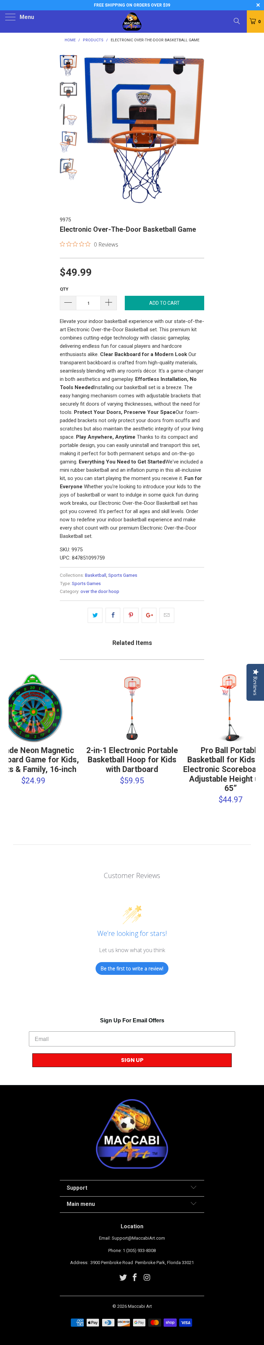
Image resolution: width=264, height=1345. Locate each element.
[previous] (91, 130)
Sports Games (122, 575)
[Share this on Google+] (149, 615)
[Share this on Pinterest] (130, 615)
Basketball (95, 575)
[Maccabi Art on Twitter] (123, 1278)
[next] (198, 130)
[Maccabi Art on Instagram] (147, 1278)
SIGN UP (132, 1060)
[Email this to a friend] (167, 615)
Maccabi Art (140, 1306)
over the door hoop (99, 591)
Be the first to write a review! (132, 968)
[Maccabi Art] (132, 21)
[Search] (236, 21)
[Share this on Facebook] (113, 615)
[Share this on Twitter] (95, 615)
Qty (64, 289)
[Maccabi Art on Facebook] (135, 1278)
